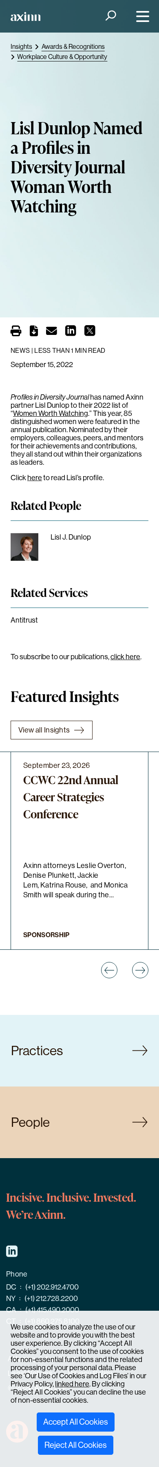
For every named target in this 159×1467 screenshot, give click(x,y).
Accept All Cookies (75, 1422)
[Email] (51, 332)
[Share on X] (89, 333)
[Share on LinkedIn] (70, 333)
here (34, 478)
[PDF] (34, 332)
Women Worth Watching (50, 413)
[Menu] (140, 16)
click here (125, 657)
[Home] (25, 16)
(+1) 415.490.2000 (52, 1310)
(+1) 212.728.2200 (51, 1298)
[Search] (109, 16)
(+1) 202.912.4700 (52, 1287)
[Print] (16, 331)
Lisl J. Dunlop (71, 537)
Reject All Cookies (75, 1445)
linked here (72, 1384)
